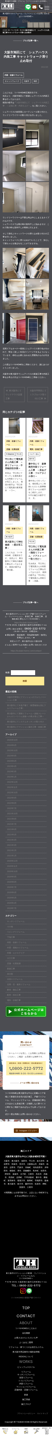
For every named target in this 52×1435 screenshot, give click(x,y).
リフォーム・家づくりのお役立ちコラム (26, 1347)
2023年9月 (12, 756)
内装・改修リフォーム (14, 75)
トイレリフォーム (26, 1381)
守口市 (19, 454)
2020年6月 (12, 892)
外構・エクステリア (16, 953)
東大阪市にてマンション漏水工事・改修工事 (26, 727)
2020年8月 (12, 882)
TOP (26, 1307)
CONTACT (26, 1315)
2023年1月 (12, 777)
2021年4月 (12, 840)
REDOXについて (26, 1356)
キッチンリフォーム (16, 921)
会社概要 (26, 1333)
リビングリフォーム (16, 932)
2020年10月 (12, 871)
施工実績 (26, 1399)
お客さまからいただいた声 (26, 1338)
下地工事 (11, 937)
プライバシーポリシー (26, 1413)
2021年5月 (12, 834)
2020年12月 (12, 861)
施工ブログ (26, 1404)
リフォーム (26, 1372)
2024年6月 (12, 745)
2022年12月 (12, 782)
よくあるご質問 (26, 1342)
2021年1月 (12, 855)
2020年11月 (12, 866)
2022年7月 (12, 808)
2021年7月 (12, 824)
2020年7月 (12, 887)
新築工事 (11, 969)
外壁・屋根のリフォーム (17, 948)
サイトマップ (42, 1413)
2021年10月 (12, 813)
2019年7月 (12, 908)
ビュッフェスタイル (26, 1367)
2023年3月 (12, 771)
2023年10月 (12, 750)
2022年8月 (12, 803)
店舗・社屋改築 (12, 449)
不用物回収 (10, 454)
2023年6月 (12, 761)
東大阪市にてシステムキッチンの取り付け (25, 722)
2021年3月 (12, 845)
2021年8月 (12, 819)
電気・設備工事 (36, 449)
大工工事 (11, 958)
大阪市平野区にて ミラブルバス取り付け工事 (39, 394)
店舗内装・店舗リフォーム (26, 1390)
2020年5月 (12, 898)
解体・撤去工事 (14, 990)
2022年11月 (12, 787)
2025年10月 (12, 740)
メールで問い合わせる (29, 1083)
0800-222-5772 (35, 628)
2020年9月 (12, 877)
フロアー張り (34, 454)
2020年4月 (12, 903)
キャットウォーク (12, 81)
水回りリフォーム (15, 979)
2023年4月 (12, 766)
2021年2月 (12, 850)
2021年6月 (12, 829)
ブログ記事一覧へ (30, 40)
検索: (7, 672)
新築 (26, 1395)
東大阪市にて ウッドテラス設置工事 (15, 394)
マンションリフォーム (26, 1387)
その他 (10, 926)
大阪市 (26, 81)
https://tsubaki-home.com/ (26, 622)
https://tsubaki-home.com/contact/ (26, 651)
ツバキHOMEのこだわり (26, 1328)
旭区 (35, 81)
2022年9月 (12, 798)
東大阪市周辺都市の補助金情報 (26, 1352)
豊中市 (31, 459)
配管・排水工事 (14, 995)
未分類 (10, 974)
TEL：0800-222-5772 (26, 1285)
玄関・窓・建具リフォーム (18, 984)
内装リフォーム (26, 1384)
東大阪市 (9, 537)
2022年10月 (12, 792)
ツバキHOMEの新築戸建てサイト (26, 1297)
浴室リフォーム (26, 1377)
